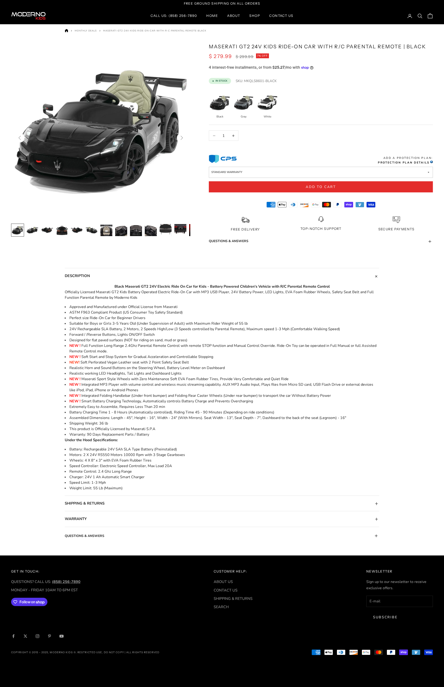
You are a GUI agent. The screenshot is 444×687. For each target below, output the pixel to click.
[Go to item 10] (150, 230)
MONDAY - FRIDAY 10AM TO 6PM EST (44, 590)
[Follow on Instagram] (37, 636)
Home (212, 16)
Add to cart (321, 187)
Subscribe (385, 617)
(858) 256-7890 (66, 581)
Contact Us (281, 16)
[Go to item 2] (32, 230)
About (233, 16)
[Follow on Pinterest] (49, 636)
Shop (254, 16)
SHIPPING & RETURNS (233, 598)
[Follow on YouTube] (61, 636)
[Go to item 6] (91, 230)
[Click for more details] (431, 162)
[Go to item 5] (76, 230)
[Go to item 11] (165, 230)
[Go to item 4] (62, 230)
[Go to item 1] (17, 230)
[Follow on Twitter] (25, 636)
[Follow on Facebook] (13, 636)
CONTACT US (225, 590)
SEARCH (221, 607)
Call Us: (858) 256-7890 (174, 16)
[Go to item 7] (106, 230)
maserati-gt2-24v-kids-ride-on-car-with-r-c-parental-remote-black (154, 30)
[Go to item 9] (136, 230)
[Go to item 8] (121, 230)
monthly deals (86, 30)
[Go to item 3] (47, 230)
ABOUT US (223, 581)
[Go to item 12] (180, 230)
